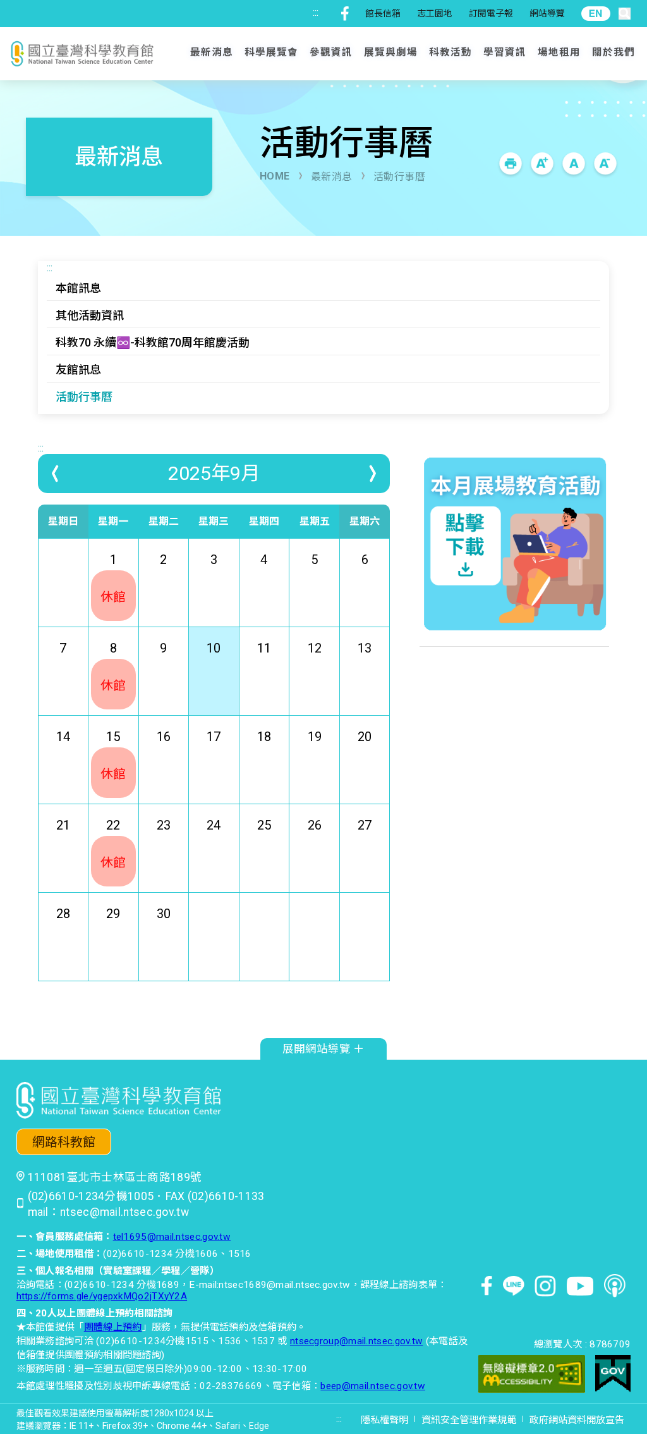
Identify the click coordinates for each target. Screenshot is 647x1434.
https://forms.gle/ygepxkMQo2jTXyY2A (102, 1296)
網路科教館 (63, 1142)
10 (214, 648)
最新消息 (332, 177)
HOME (275, 176)
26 (315, 825)
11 (264, 648)
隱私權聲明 (384, 1420)
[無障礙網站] (531, 1375)
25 (264, 825)
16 (164, 736)
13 (365, 648)
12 (315, 648)
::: (315, 12)
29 (113, 913)
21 (63, 825)
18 (264, 736)
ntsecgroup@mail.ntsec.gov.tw (356, 1341)
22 (113, 844)
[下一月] (372, 473)
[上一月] (55, 473)
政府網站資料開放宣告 (576, 1420)
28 (63, 913)
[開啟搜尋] (625, 14)
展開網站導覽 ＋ (323, 1049)
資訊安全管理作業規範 (468, 1420)
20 (365, 736)
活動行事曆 (399, 177)
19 (315, 736)
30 (164, 913)
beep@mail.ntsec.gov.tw (372, 1386)
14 (63, 736)
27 (365, 825)
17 (214, 736)
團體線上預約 (113, 1327)
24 (214, 825)
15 (113, 755)
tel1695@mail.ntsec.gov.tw (172, 1236)
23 (164, 825)
